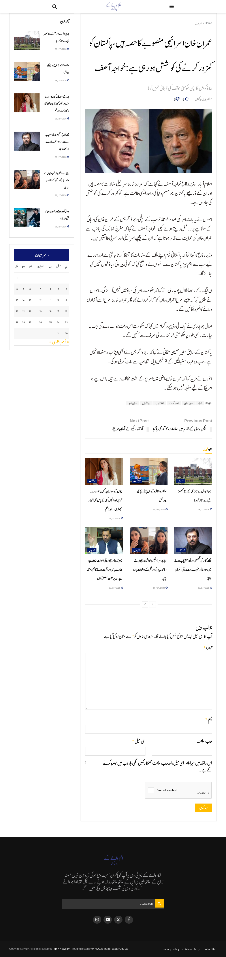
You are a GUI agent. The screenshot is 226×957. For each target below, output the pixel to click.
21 (23, 311)
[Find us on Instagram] (97, 920)
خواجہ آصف (174, 403)
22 (17, 311)
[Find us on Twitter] (118, 920)
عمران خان (132, 403)
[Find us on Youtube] (108, 920)
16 (66, 311)
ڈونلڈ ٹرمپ (159, 403)
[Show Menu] (172, 6)
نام (208, 719)
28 (23, 322)
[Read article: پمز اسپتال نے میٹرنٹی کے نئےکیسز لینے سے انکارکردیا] (193, 471)
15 (17, 300)
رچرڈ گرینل (146, 403)
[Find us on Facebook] (129, 920)
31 (58, 333)
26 (40, 322)
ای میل (138, 741)
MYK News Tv (62, 949)
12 (40, 300)
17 (58, 311)
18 (50, 311)
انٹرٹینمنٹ (137, 481)
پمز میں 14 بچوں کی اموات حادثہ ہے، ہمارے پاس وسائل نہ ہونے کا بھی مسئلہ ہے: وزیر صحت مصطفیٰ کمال (104, 569)
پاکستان (198, 99)
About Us (190, 949)
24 (58, 322)
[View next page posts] (145, 604)
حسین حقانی (188, 403)
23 (66, 322)
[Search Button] (54, 6)
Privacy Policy (170, 949)
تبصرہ (207, 647)
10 (58, 300)
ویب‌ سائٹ (204, 741)
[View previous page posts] (152, 604)
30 (66, 333)
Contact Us (208, 949)
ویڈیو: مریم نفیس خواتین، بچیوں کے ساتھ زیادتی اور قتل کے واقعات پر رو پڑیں (149, 569)
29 (17, 322)
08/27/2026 (204, 509)
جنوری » (54, 342)
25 (50, 322)
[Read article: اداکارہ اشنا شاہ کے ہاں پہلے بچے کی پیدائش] (149, 471)
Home (208, 23)
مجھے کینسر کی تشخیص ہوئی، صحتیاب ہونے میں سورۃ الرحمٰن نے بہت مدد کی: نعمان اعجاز (192, 569)
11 (50, 300)
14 (23, 300)
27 (30, 322)
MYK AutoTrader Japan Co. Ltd (110, 949)
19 (40, 311)
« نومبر (65, 342)
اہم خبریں (198, 23)
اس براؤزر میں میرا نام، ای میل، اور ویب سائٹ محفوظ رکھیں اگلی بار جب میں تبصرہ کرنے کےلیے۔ (157, 766)
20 (30, 311)
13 (30, 300)
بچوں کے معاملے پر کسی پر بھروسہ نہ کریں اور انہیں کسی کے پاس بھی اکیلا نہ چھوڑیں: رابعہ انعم (105, 500)
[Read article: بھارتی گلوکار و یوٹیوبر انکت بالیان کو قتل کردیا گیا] (27, 217)
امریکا (200, 403)
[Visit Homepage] (113, 6)
